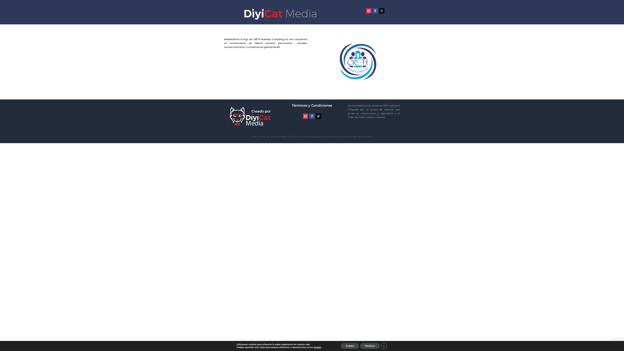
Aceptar (350, 345)
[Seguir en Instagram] (368, 10)
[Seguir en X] (381, 10)
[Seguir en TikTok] (318, 116)
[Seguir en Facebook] (375, 10)
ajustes (317, 347)
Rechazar (370, 345)
